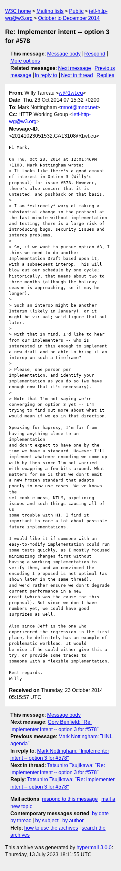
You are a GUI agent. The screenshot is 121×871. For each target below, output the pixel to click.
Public (76, 11)
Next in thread (77, 75)
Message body (64, 53)
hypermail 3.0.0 (94, 847)
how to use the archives (51, 828)
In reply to (46, 75)
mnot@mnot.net (79, 107)
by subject (46, 820)
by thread (21, 820)
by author (73, 820)
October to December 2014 (69, 18)
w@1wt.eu (71, 93)
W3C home (18, 11)
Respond (94, 53)
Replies (105, 75)
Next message (74, 68)
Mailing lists (50, 11)
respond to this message (70, 799)
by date (100, 813)
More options (25, 61)
